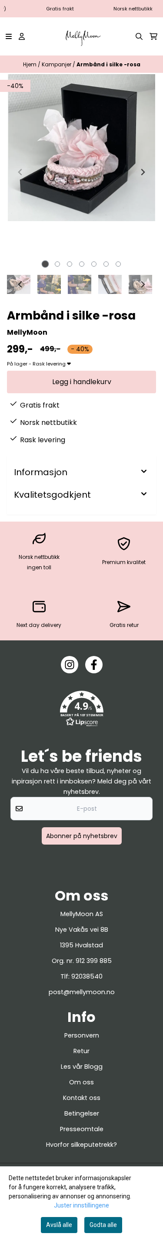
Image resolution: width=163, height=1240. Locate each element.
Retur (81, 1051)
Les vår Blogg (82, 1066)
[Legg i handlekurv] (81, 382)
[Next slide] (143, 172)
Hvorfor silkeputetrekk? (81, 1144)
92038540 (87, 976)
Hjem (30, 64)
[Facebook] (94, 664)
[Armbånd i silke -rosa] (81, 147)
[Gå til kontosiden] (21, 36)
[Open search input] (139, 36)
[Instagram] (69, 664)
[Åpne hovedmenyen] (8, 36)
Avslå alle (59, 1224)
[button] (81, 709)
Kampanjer (57, 64)
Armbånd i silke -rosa (108, 64)
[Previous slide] (20, 172)
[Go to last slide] (20, 284)
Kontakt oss (81, 1097)
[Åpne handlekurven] (153, 36)
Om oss (81, 1082)
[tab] (45, 264)
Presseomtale (81, 1129)
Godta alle (103, 1224)
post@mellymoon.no (82, 992)
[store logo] (81, 36)
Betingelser (81, 1113)
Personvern (81, 1035)
